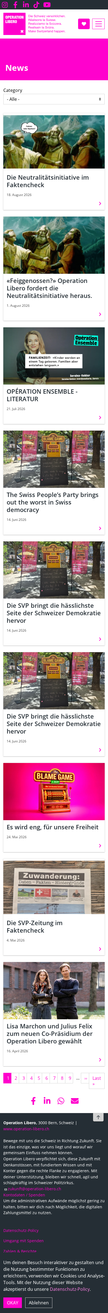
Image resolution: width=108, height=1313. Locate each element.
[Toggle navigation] (98, 24)
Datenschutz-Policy (70, 1289)
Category (12, 90)
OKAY (12, 1303)
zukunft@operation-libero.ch (34, 1188)
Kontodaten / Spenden (24, 1194)
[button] (33, 1101)
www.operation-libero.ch (26, 1128)
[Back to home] (34, 24)
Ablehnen (39, 1303)
